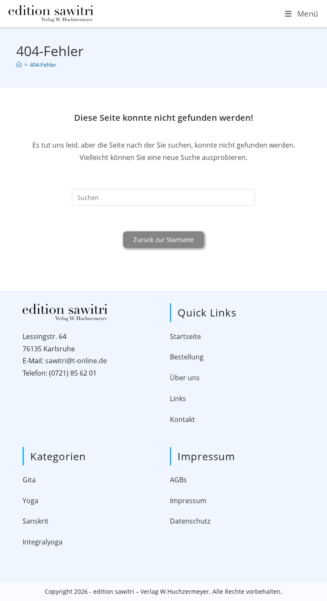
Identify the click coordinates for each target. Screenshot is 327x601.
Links (178, 398)
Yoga (30, 500)
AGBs (178, 479)
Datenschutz (190, 521)
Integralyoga (43, 542)
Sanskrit (36, 521)
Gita (29, 479)
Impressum (188, 500)
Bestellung (187, 357)
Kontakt (182, 419)
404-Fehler (43, 64)
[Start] (19, 64)
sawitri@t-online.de (76, 360)
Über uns (185, 377)
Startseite (185, 336)
